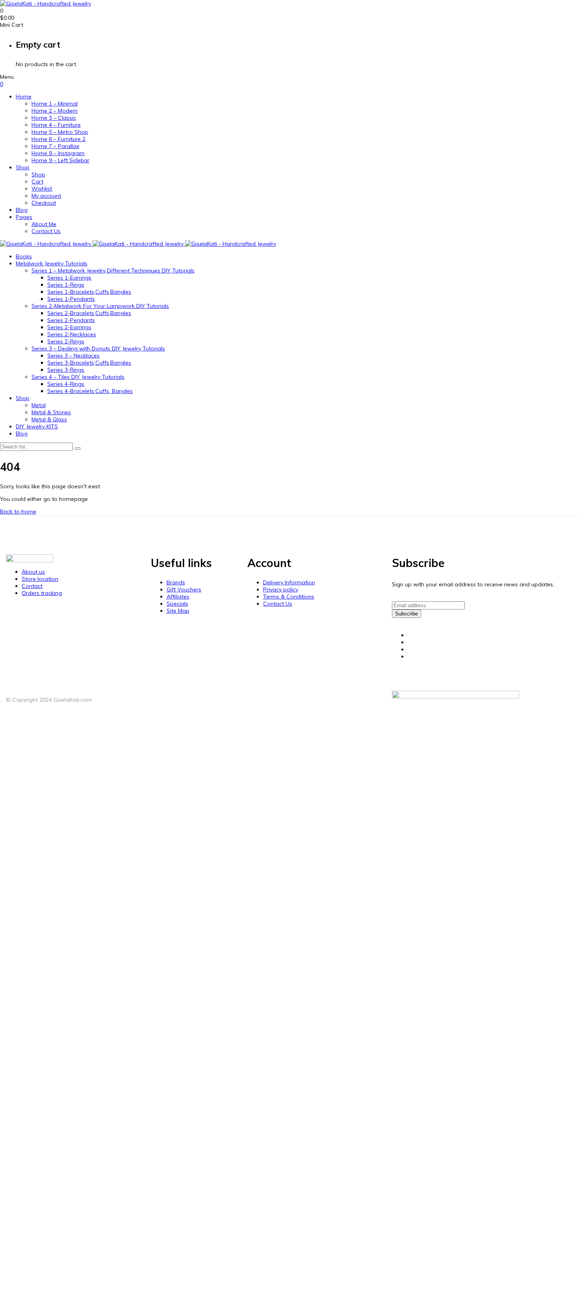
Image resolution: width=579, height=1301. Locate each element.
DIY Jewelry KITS (37, 426)
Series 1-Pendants (71, 298)
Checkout (44, 202)
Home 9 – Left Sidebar (60, 160)
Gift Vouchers (184, 589)
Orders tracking (42, 593)
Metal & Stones (51, 412)
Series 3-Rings (65, 369)
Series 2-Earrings (69, 327)
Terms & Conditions (288, 596)
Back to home (18, 511)
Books (24, 256)
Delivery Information (289, 582)
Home (24, 96)
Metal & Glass (49, 419)
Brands (176, 582)
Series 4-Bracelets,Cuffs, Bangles (90, 391)
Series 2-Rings (65, 341)
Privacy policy (280, 589)
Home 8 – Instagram (58, 153)
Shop (23, 167)
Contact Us (46, 231)
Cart (37, 181)
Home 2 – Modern (55, 110)
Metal (39, 405)
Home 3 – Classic (54, 117)
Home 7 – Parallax (55, 146)
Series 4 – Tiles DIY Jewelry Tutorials (78, 376)
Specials (177, 603)
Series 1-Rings (65, 284)
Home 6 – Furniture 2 (58, 139)
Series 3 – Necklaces (73, 355)
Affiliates (178, 596)
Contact (32, 585)
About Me (44, 224)
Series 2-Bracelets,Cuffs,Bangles (89, 313)
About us (33, 571)
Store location (40, 578)
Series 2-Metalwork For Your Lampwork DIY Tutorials (100, 305)
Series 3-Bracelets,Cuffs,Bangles (89, 362)
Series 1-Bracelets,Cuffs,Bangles (89, 291)
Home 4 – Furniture (56, 124)
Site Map (178, 610)
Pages (24, 217)
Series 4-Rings (65, 383)
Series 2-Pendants (71, 320)
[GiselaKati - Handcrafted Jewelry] (45, 3)
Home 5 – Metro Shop (60, 131)
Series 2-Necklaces (71, 334)
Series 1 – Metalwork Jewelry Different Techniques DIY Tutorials (113, 270)
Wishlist (42, 188)
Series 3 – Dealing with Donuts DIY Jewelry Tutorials (98, 348)
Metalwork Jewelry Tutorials (51, 263)
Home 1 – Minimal (55, 103)
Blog (22, 209)
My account (46, 195)
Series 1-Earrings (69, 277)
